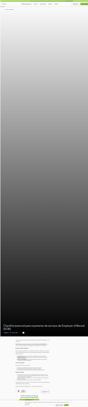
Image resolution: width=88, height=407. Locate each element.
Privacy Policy (27, 404)
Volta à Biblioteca (23, 391)
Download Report (28, 399)
